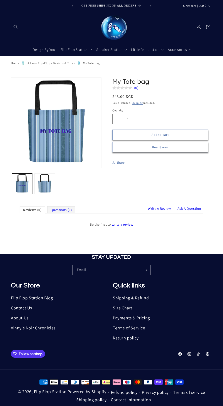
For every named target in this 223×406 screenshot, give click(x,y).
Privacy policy (155, 392)
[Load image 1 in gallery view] (22, 183)
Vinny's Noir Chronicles (33, 328)
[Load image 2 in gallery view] (44, 183)
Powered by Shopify (87, 391)
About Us (20, 318)
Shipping (137, 102)
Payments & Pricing (131, 318)
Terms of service (189, 392)
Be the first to (111, 224)
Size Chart (122, 308)
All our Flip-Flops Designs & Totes (51, 63)
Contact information (131, 400)
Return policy (126, 338)
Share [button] (121, 162)
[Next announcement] (150, 6)
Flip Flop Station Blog (32, 298)
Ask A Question (189, 208)
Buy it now (160, 147)
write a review (122, 224)
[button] (15, 27)
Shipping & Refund (131, 298)
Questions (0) (61, 210)
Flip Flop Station (51, 391)
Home (15, 63)
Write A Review (159, 208)
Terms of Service (129, 328)
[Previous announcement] (73, 6)
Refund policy (124, 392)
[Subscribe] (145, 270)
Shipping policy (91, 400)
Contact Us (21, 308)
